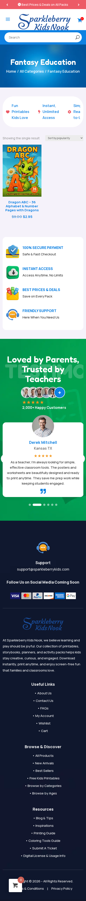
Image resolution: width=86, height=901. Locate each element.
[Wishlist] (37, 148)
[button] (78, 4)
